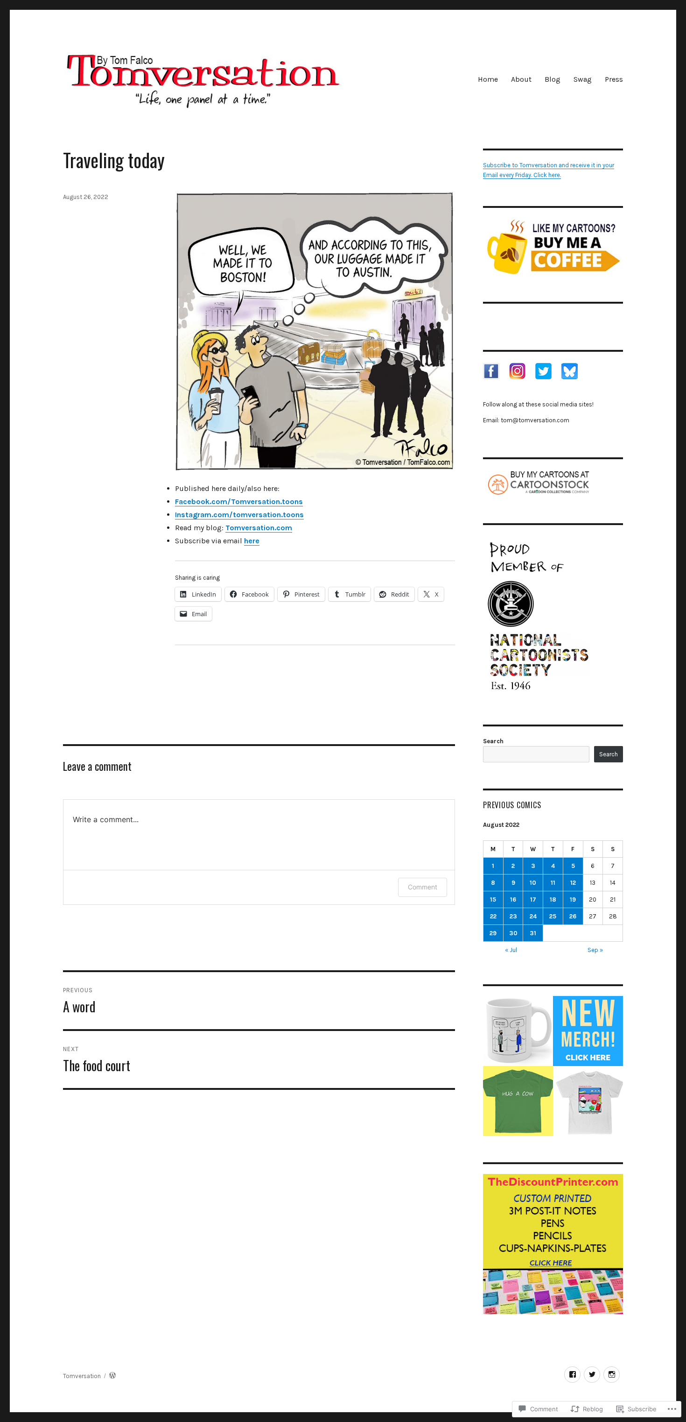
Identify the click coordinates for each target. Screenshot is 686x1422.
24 (533, 916)
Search (493, 741)
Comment (422, 887)
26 (572, 916)
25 (552, 916)
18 (553, 899)
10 (533, 882)
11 (553, 882)
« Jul (511, 949)
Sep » (595, 949)
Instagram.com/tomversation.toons (239, 514)
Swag (583, 79)
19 (573, 899)
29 (493, 933)
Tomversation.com (258, 527)
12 (573, 882)
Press (614, 79)
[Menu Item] (572, 1374)
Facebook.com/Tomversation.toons (239, 501)
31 (533, 933)
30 (513, 933)
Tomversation (82, 1375)
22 (493, 916)
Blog (552, 79)
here (251, 540)
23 (513, 916)
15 (493, 899)
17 (533, 899)
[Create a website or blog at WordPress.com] (112, 1375)
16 (513, 899)
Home (488, 79)
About (521, 79)
